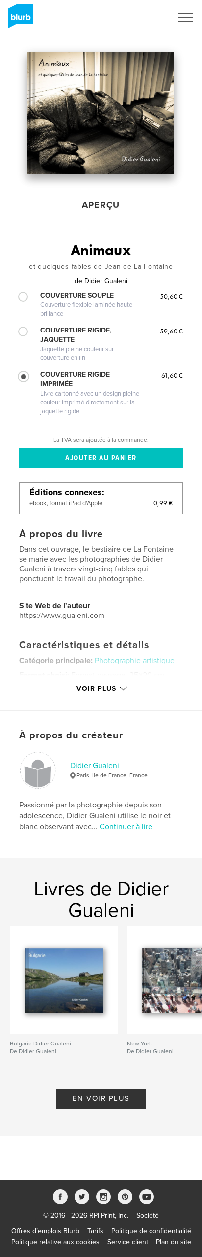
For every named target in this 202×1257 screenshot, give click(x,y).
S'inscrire (145, 17)
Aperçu (101, 204)
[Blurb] (19, 20)
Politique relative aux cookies (55, 1242)
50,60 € (171, 296)
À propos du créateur (71, 735)
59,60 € (171, 331)
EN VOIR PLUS (101, 1098)
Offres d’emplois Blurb (45, 1231)
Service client (127, 1242)
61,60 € (172, 375)
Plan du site (173, 1242)
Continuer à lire (126, 826)
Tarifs (95, 1231)
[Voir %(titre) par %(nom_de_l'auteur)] (100, 113)
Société (147, 1215)
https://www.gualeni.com (61, 615)
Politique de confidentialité (151, 1231)
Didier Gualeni (94, 766)
